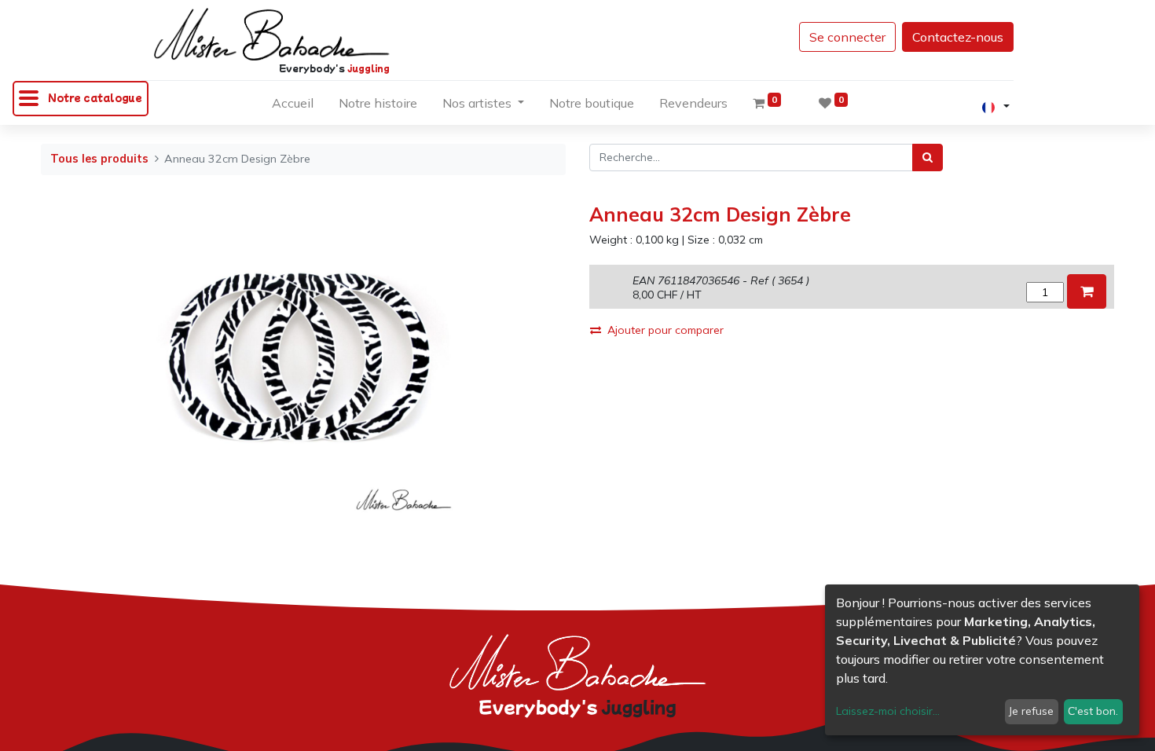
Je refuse (1031, 711)
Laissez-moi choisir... (888, 711)
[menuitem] (293, 106)
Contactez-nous (957, 37)
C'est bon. (1093, 711)
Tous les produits (99, 159)
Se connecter (847, 37)
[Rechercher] (927, 157)
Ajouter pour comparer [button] (665, 330)
